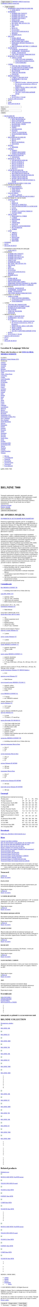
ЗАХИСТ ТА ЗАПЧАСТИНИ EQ (22, 211)
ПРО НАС (11, 36)
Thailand (3, 448)
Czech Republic (5, 379)
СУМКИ (14, 218)
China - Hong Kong (6, 374)
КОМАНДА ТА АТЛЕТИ (16, 56)
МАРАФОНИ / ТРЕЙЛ (19, 124)
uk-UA (6, 337)
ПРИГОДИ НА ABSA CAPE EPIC (26, 87)
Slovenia (3, 436)
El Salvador (4, 382)
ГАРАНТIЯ (15, 74)
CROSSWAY (16, 157)
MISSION (15, 33)
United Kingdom (5, 451)
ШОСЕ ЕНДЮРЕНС (18, 142)
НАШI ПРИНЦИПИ (18, 39)
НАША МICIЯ (16, 38)
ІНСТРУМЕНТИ (17, 227)
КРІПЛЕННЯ (16, 219)
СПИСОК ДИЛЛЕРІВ (18, 72)
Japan (2, 400)
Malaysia (3, 408)
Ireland (3, 395)
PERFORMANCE (17, 188)
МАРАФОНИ (16, 126)
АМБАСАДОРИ (17, 57)
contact (6, 1277)
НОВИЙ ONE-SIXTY (18, 15)
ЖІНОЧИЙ (15, 241)
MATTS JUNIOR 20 (18, 163)
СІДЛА (14, 208)
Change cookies (13, 1303)
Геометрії (7, 459)
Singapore (4, 433)
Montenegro (4, 412)
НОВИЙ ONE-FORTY (19, 18)
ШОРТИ (14, 234)
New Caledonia (5, 418)
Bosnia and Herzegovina (8, 371)
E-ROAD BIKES (13, 193)
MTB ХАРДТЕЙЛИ (18, 121)
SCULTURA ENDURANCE (20, 31)
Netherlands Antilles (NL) (8, 417)
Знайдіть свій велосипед (15, 99)
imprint (6, 1279)
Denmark (3, 380)
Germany (3, 389)
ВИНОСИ (15, 203)
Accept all (4, 1303)
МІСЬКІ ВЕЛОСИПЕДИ (15, 155)
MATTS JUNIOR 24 (18, 162)
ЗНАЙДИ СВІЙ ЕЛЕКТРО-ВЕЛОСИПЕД (21, 196)
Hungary (3, 390)
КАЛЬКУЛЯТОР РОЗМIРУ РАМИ (22, 67)
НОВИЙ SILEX (16, 34)
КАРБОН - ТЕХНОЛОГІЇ (19, 49)
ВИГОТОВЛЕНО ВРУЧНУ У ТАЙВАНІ (24, 46)
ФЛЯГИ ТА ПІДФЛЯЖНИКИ (21, 226)
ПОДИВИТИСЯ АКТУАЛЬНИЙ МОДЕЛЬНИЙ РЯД (17, 518)
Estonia (3, 384)
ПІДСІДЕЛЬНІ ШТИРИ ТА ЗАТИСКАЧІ (24, 206)
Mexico (3, 410)
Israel (2, 397)
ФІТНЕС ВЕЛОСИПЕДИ (20, 178)
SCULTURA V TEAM (18, 97)
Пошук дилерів (5, 507)
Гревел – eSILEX (17, 195)
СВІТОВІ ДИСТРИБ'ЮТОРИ (21, 66)
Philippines (4, 425)
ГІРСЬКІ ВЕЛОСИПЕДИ (16, 117)
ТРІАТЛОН (15, 144)
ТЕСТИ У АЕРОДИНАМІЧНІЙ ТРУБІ (24, 331)
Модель (6, 456)
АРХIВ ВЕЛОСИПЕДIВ (15, 170)
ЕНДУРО (15, 130)
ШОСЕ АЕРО (16, 139)
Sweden (3, 441)
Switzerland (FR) (6, 444)
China (2, 372)
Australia (3, 366)
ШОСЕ (14, 140)
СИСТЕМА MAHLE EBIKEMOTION (23, 54)
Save (25, 1305)
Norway (3, 423)
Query (2, 107)
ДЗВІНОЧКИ (16, 222)
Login (9, 102)
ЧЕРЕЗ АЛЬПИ (20, 89)
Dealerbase (7, 1282)
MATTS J (14, 168)
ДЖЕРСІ (14, 232)
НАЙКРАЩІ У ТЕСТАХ (19, 79)
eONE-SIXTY (16, 10)
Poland (3, 426)
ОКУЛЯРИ (15, 239)
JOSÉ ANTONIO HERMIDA (24, 59)
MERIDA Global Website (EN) (10, 359)
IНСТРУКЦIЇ (16, 71)
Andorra (3, 362)
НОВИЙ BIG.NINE (18, 21)
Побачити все (5, 1172)
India (2, 394)
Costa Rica (4, 375)
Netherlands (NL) (6, 415)
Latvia (2, 403)
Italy (2, 398)
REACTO (15, 28)
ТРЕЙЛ (14, 127)
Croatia (3, 377)
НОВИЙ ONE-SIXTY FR (19, 16)
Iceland (3, 392)
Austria (3, 367)
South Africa (4, 438)
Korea (2, 402)
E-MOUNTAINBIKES (15, 186)
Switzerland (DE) (6, 443)
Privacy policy (5, 1300)
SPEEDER (15, 147)
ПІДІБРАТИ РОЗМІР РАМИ (20, 69)
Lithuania (3, 405)
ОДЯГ (10, 231)
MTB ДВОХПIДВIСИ (18, 119)
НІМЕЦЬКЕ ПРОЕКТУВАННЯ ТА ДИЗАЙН (22, 283)
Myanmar (3, 413)
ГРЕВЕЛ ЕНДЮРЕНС (19, 153)
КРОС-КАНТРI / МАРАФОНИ (21, 122)
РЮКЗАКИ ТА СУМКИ (19, 216)
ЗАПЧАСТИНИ (13, 199)
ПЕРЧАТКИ (15, 237)
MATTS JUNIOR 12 (18, 167)
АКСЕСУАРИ (12, 214)
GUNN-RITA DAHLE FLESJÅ (24, 61)
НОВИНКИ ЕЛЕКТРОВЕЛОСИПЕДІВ (20, 8)
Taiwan (3, 446)
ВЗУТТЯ (14, 236)
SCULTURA (15, 30)
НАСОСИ (15, 224)
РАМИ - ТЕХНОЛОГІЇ (19, 53)
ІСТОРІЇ (14, 80)
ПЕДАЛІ (14, 209)
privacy (6, 1281)
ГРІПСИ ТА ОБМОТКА (19, 204)
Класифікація (8, 466)
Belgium (3, 369)
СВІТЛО (14, 221)
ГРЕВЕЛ (10, 149)
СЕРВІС (10, 64)
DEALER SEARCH (14, 103)
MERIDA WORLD (14, 76)
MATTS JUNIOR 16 (18, 165)
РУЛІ (13, 201)
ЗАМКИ (14, 229)
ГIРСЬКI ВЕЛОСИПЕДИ (19, 160)
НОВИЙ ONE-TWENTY (19, 13)
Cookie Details (22, 1303)
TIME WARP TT (20, 90)
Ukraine (3, 449)
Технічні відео (8, 462)
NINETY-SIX (16, 20)
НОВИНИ (7, 242)
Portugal (3, 428)
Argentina (3, 364)
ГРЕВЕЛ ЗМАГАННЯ (18, 152)
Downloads (7, 461)
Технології (7, 464)
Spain (2, 440)
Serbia (2, 431)
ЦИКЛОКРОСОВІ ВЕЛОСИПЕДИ (23, 175)
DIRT (13, 26)
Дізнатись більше (6, 505)
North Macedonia (6, 421)
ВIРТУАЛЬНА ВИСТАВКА (20, 41)
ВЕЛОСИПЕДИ (9, 116)
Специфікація (8, 457)
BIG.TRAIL (15, 25)
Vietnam (3, 453)
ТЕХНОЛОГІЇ (12, 48)
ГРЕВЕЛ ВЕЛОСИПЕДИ (20, 176)
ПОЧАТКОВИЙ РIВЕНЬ (19, 134)
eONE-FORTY (16, 191)
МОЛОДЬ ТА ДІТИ (14, 158)
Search (3, 109)
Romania (3, 430)
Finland (3, 385)
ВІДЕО (14, 95)
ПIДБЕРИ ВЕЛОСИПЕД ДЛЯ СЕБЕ (19, 183)
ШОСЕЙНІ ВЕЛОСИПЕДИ (17, 137)
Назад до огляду (6, 877)
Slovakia (3, 435)
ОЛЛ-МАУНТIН (17, 129)
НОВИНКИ (11, 11)
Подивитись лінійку (7, 1023)
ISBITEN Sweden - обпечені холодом (26, 82)
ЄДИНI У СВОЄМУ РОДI (20, 77)
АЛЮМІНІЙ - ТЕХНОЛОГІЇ (20, 51)
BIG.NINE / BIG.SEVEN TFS (21, 23)
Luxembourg (4, 407)
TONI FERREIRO (20, 62)
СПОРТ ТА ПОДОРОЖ (19, 132)
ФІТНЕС (11, 145)
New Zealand (5, 420)
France (3, 387)
